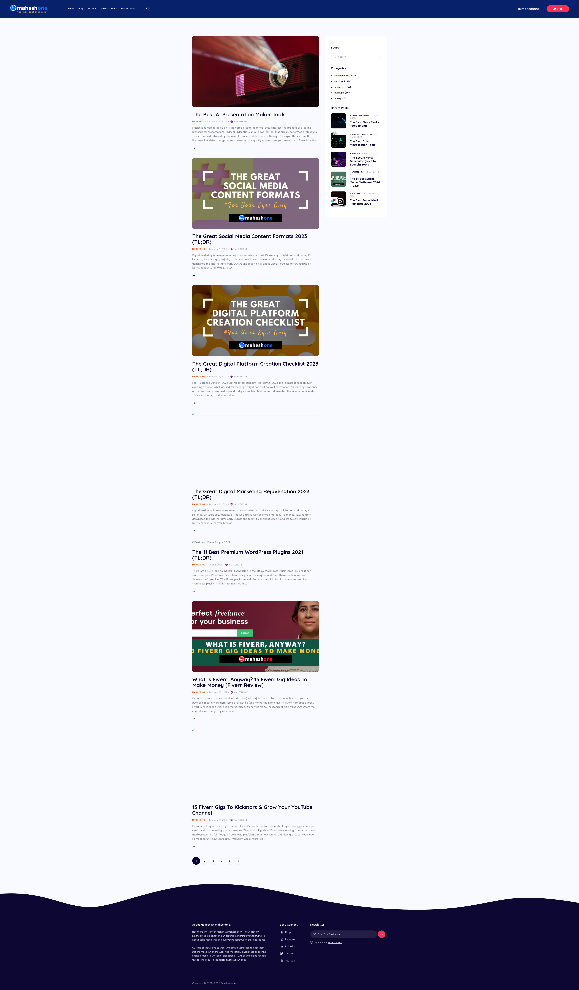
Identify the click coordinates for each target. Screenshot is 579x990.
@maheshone (341, 75)
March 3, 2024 (371, 153)
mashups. (197, 121)
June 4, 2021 (215, 564)
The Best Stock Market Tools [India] (365, 123)
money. (338, 98)
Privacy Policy (335, 942)
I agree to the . (328, 942)
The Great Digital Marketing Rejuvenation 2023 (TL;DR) (251, 494)
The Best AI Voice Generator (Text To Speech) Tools (363, 161)
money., (354, 115)
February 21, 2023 (218, 249)
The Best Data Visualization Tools (362, 143)
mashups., (356, 134)
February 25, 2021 (218, 692)
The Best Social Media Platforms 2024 (365, 202)
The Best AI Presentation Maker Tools (238, 114)
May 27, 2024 (356, 137)
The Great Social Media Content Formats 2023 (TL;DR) (249, 239)
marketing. (199, 249)
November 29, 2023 (217, 121)
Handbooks (340, 81)
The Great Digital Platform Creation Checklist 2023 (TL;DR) (255, 366)
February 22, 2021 (218, 820)
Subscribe (381, 935)
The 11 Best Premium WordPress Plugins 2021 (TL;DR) (247, 555)
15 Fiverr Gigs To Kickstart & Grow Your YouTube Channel (252, 810)
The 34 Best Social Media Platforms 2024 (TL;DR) (365, 182)
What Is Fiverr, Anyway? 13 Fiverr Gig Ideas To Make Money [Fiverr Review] (249, 682)
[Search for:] (356, 56)
